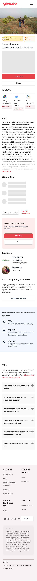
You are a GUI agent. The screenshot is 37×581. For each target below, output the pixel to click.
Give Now (18, 76)
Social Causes (27, 505)
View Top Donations (10, 212)
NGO (5, 511)
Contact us (8, 493)
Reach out (25, 481)
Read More (6, 171)
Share (18, 83)
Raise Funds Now (18, 298)
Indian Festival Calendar (9, 483)
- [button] (14, 32)
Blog (5, 478)
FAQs (23, 477)
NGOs (23, 509)
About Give (8, 474)
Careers (6, 489)
